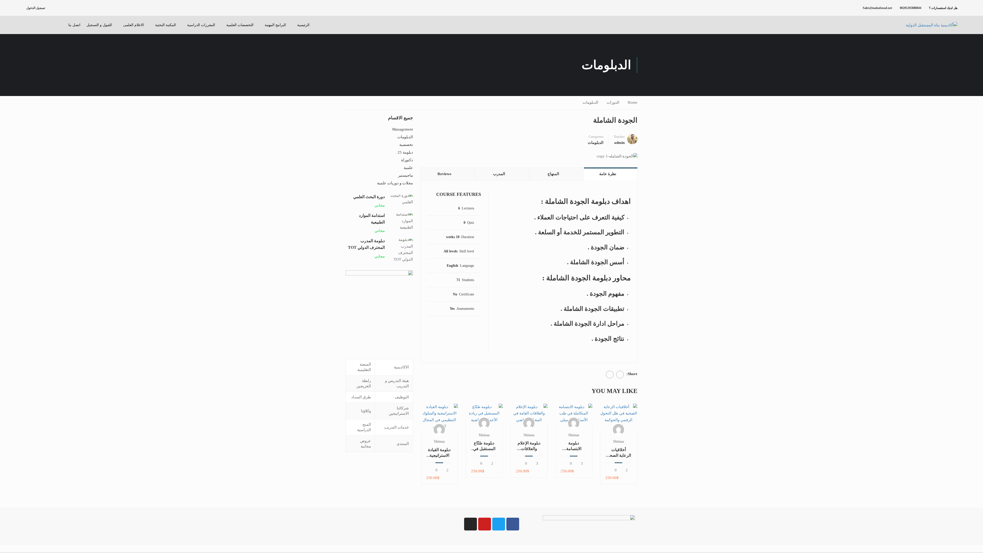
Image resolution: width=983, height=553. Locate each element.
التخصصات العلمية (239, 25)
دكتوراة (407, 160)
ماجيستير (405, 175)
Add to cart (618, 417)
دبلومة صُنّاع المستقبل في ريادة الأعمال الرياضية (484, 446)
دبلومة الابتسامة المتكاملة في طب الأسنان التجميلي (574, 446)
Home (632, 102)
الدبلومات (590, 102)
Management (402, 129)
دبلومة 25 (405, 152)
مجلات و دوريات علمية (395, 183)
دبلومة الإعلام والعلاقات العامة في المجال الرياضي (529, 446)
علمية (408, 168)
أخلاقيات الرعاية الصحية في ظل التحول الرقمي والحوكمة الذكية (618, 453)
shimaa (618, 441)
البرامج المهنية (275, 25)
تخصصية (406, 145)
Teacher (619, 137)
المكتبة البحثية (165, 25)
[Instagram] (470, 524)
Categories (596, 137)
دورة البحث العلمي (369, 197)
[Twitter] (610, 374)
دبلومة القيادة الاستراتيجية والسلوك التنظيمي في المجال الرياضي (439, 453)
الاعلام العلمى (133, 25)
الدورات (613, 102)
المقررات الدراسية (201, 25)
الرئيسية (303, 25)
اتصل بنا (74, 25)
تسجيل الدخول (35, 8)
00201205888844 (910, 8)
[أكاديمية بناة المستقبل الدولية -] (925, 25)
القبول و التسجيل (99, 25)
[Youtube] (484, 524)
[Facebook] (620, 374)
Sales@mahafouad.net (877, 8)
